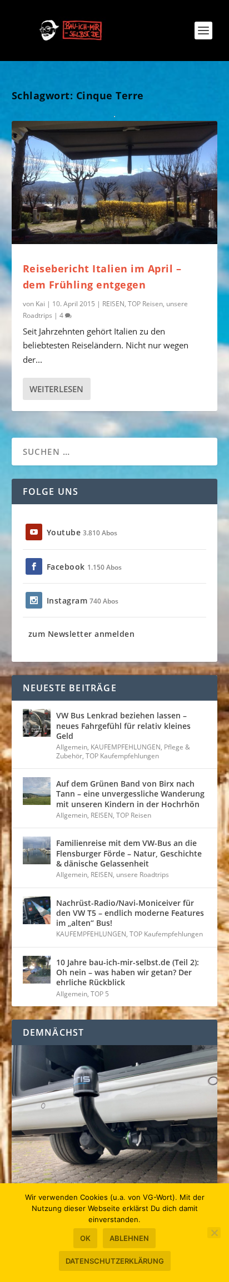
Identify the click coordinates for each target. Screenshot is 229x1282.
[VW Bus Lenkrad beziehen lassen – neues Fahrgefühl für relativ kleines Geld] (37, 723)
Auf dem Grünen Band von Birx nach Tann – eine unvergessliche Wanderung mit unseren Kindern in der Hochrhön (130, 793)
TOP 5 (100, 994)
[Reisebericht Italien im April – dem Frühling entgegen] (115, 182)
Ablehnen (129, 1238)
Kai (40, 303)
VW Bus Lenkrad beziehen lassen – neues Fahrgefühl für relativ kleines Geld (123, 725)
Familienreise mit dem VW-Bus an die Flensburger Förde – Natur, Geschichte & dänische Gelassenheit (129, 853)
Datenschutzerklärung (115, 1260)
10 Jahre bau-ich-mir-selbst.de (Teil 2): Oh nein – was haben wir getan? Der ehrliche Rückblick (127, 972)
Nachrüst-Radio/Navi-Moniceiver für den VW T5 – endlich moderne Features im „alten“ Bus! (130, 913)
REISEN (113, 303)
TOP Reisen (145, 303)
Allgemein (71, 747)
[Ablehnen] (214, 1232)
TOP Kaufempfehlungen (122, 756)
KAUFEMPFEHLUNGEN (126, 747)
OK (85, 1238)
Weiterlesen (56, 388)
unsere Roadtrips (142, 874)
